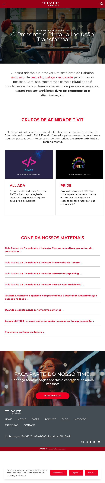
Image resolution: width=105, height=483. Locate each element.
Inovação (80, 419)
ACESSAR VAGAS (52, 395)
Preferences (59, 473)
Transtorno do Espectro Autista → (25, 332)
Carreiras (11, 425)
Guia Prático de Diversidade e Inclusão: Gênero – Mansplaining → (43, 273)
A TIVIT (22, 419)
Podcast (50, 419)
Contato (29, 425)
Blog (65, 419)
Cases (35, 419)
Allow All (91, 473)
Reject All (76, 473)
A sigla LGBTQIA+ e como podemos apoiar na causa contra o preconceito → (49, 321)
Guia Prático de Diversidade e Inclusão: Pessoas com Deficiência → (44, 284)
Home (8, 419)
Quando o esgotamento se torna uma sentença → (34, 310)
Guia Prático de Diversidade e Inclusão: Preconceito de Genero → (43, 262)
